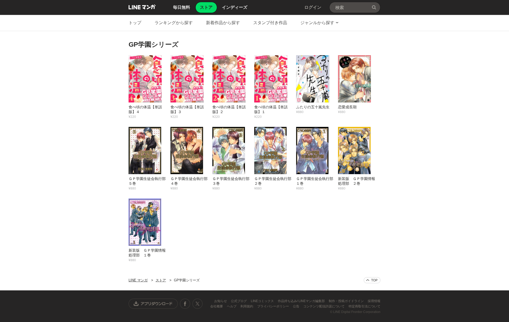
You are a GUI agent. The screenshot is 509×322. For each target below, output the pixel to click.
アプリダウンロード (153, 304)
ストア (161, 280)
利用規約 (247, 306)
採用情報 (374, 301)
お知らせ (221, 301)
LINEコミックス (263, 301)
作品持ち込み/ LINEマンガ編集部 (302, 301)
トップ (135, 22)
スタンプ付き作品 (270, 22)
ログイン (312, 7)
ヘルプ (232, 306)
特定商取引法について (364, 306)
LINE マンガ (142, 7)
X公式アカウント (197, 304)
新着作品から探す (223, 22)
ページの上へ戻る (372, 280)
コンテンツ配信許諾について (324, 306)
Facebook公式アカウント (185, 304)
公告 (296, 306)
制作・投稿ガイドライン (347, 301)
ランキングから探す (174, 22)
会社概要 (217, 306)
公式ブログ (239, 301)
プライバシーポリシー (273, 306)
